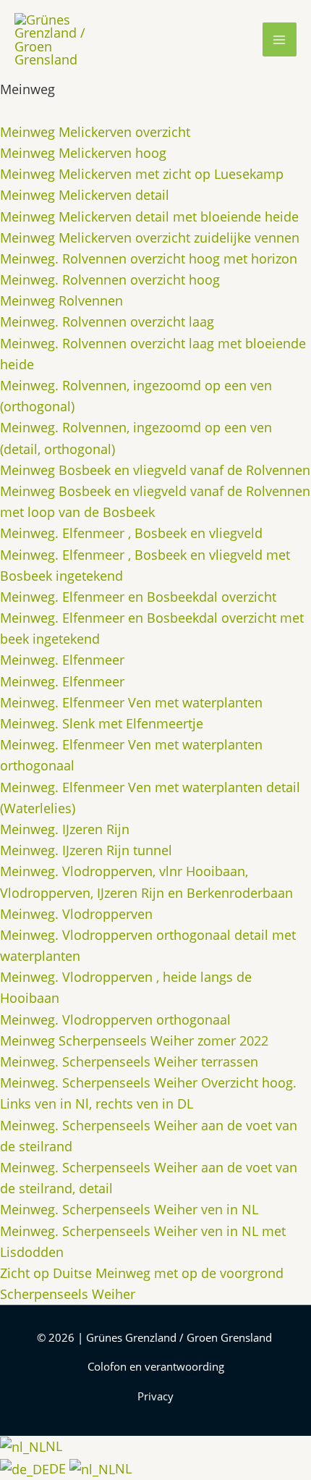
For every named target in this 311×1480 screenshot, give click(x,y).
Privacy (155, 1396)
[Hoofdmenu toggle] (280, 39)
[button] (239, 40)
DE (59, 1468)
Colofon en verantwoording (156, 1366)
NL (54, 1446)
